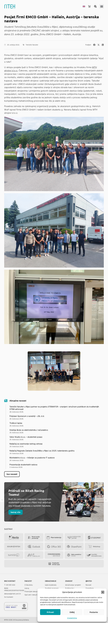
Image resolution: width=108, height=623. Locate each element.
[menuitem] (84, 6)
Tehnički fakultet (32, 45)
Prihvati (50, 612)
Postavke (94, 612)
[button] (102, 592)
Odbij (72, 612)
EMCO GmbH (54, 34)
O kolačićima (72, 618)
